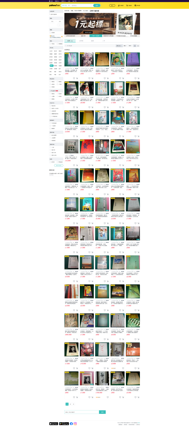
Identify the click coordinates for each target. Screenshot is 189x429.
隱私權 (125, 424)
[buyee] (56, 36)
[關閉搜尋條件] (69, 5)
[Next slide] (77, 59)
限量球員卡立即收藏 (108, 36)
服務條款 (120, 424)
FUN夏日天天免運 (121, 36)
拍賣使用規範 (131, 424)
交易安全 (138, 424)
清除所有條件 (59, 165)
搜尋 (102, 412)
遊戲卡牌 (83, 36)
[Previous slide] (65, 59)
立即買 (81, 41)
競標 (92, 41)
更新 (139, 422)
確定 (60, 25)
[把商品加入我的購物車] (77, 78)
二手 (103, 41)
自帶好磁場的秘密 (70, 36)
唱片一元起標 (96, 36)
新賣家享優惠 (133, 36)
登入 (112, 5)
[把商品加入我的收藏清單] (74, 78)
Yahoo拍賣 (54, 5)
